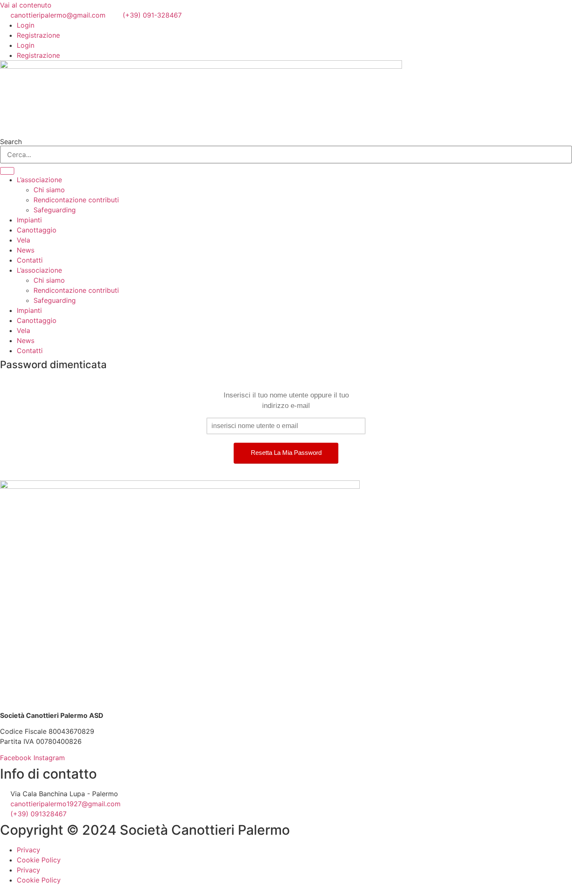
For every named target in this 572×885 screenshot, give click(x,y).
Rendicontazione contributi (76, 200)
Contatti (30, 260)
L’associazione (39, 179)
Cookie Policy (39, 860)
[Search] (7, 171)
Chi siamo (49, 190)
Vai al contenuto (26, 5)
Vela (23, 240)
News (25, 250)
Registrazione (38, 35)
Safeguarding (54, 210)
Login (25, 25)
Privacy (28, 850)
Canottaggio (37, 230)
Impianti (29, 220)
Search (11, 141)
